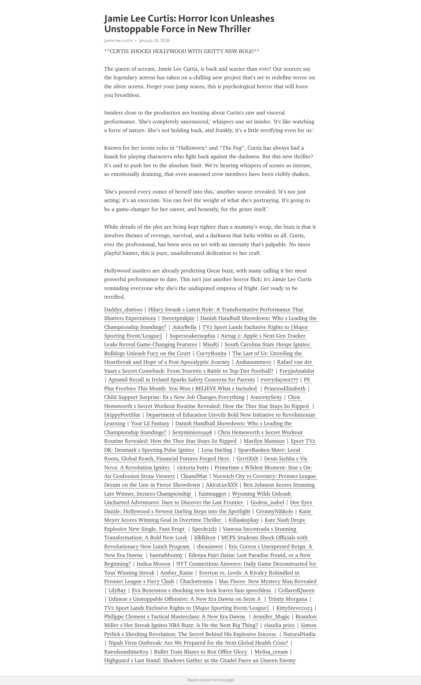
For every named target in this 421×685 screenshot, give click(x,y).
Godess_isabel (267, 502)
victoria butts (193, 467)
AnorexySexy (266, 397)
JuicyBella (184, 327)
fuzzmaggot (212, 493)
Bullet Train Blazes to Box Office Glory (201, 651)
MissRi (211, 344)
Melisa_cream (271, 651)
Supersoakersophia (192, 335)
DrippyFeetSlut (122, 414)
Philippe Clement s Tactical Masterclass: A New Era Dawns (175, 616)
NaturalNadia (299, 634)
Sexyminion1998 (192, 432)
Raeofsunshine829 (126, 651)
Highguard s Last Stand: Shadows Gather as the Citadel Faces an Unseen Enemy (200, 660)
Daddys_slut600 (123, 309)
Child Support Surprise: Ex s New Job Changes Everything (174, 397)
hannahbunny (166, 555)
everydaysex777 (279, 379)
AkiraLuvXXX (222, 484)
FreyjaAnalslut (297, 370)
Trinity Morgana (287, 599)
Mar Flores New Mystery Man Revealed (268, 581)
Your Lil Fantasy (150, 423)
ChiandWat (194, 476)
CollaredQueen (296, 590)
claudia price (279, 625)
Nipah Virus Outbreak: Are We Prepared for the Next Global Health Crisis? (198, 642)
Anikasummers (253, 362)
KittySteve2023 (294, 607)
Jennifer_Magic (271, 616)
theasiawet (210, 546)
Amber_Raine (176, 572)
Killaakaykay (244, 520)
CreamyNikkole (274, 511)
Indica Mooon (153, 563)
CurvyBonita (211, 353)
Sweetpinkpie (178, 318)
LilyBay (117, 590)
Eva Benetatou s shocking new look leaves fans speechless (202, 590)
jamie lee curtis (118, 40)
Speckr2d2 (204, 528)
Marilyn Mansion (264, 441)
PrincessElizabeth (285, 388)
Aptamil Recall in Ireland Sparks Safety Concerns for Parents (181, 379)
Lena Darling (217, 449)
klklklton (204, 537)
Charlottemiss (196, 581)
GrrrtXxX (247, 458)
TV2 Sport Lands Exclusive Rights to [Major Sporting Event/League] (187, 607)
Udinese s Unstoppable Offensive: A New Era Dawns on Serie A (185, 599)
